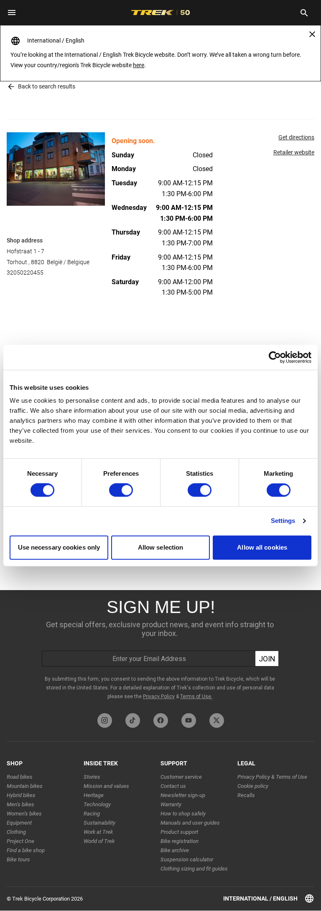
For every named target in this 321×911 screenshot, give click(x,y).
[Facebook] (160, 720)
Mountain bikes (25, 786)
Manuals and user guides (190, 823)
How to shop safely (183, 813)
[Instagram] (104, 720)
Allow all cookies (262, 547)
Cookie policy (252, 786)
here (138, 65)
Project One (20, 841)
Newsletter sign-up (182, 795)
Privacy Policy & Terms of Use (272, 777)
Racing (92, 813)
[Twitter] (216, 720)
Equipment (19, 823)
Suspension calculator (186, 859)
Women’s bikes (24, 813)
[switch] (121, 490)
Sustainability (99, 823)
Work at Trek (98, 832)
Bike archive (174, 850)
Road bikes (20, 777)
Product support (179, 832)
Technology (97, 804)
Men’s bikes (20, 804)
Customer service (181, 777)
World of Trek (99, 841)
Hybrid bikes (21, 795)
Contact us (173, 786)
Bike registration (179, 841)
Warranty (170, 804)
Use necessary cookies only (59, 547)
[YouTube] (188, 720)
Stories (92, 777)
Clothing (16, 832)
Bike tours (18, 859)
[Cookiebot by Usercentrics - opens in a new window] (274, 357)
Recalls (246, 795)
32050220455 (25, 272)
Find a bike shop (26, 850)
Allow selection (160, 547)
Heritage (94, 795)
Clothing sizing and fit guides (194, 869)
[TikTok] (132, 720)
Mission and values (106, 786)
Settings (283, 521)
